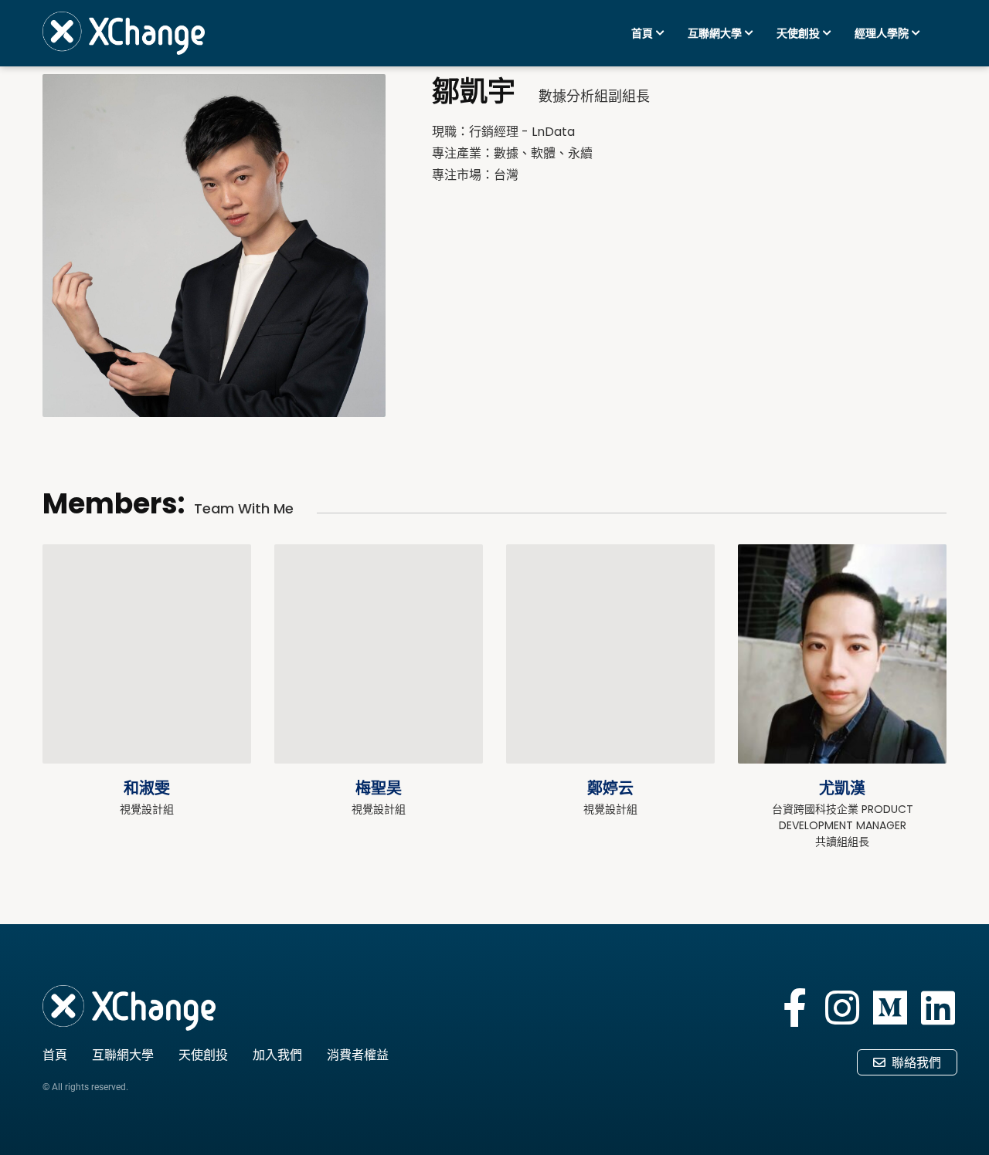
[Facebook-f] (794, 1007)
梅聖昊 (378, 788)
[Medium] (890, 1007)
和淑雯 (147, 788)
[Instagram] (842, 1007)
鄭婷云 (610, 788)
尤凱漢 (842, 788)
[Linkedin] (938, 1007)
